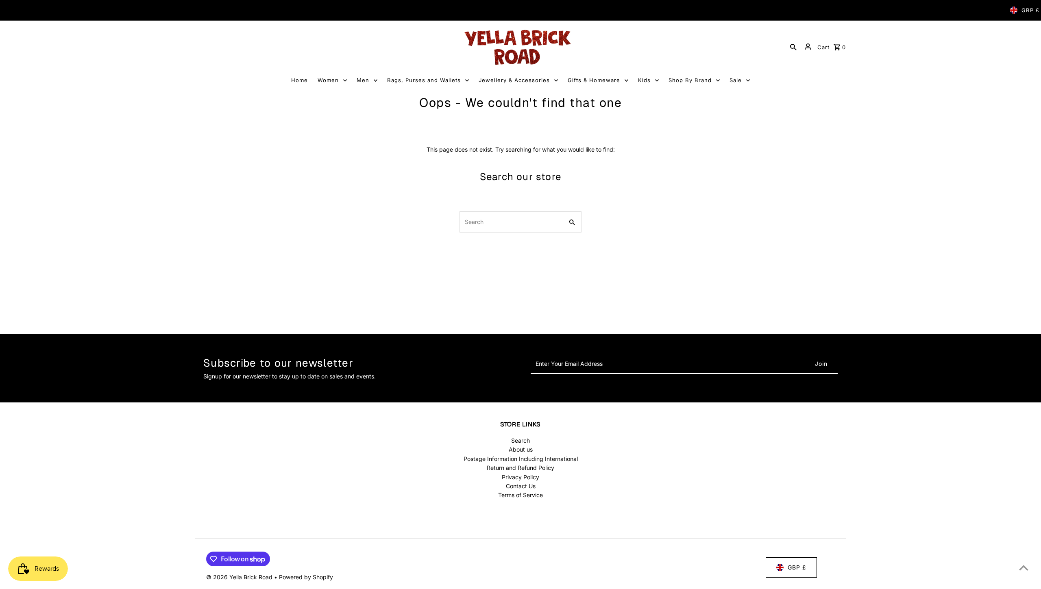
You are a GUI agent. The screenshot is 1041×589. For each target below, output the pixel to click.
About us (521, 449)
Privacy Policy (520, 477)
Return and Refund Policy (520, 467)
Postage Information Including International (521, 458)
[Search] (793, 47)
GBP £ (1030, 10)
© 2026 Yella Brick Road (240, 577)
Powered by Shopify (306, 577)
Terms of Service (520, 494)
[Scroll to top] (1024, 568)
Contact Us (521, 486)
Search (520, 440)
